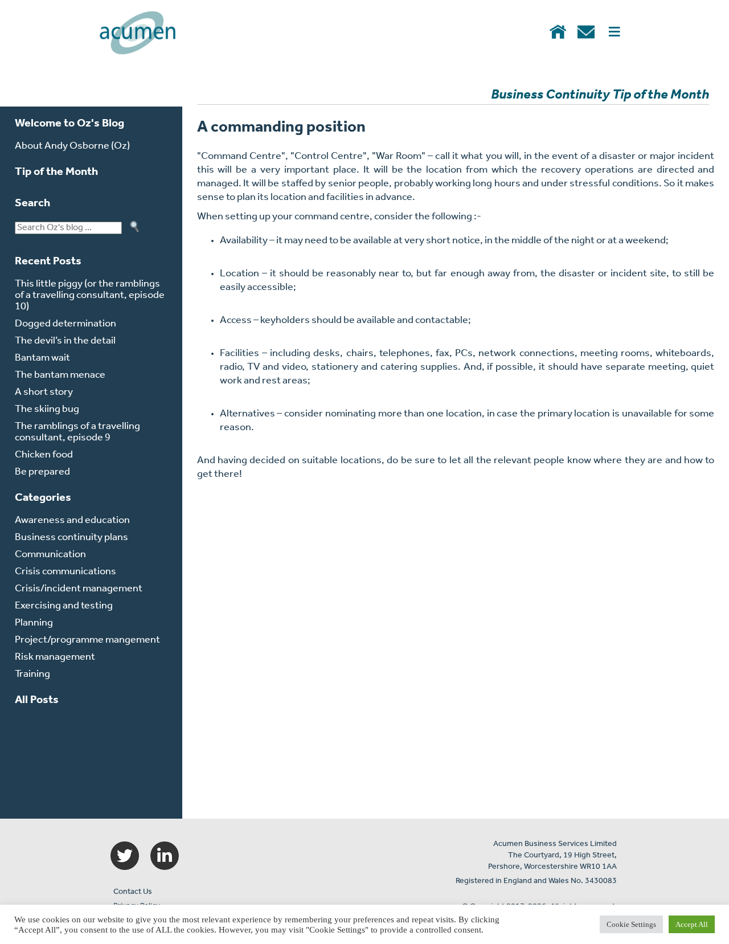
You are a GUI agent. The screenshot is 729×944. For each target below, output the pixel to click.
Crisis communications (65, 572)
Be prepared (42, 472)
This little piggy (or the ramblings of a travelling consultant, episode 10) (90, 295)
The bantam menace (60, 375)
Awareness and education (72, 521)
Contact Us (132, 892)
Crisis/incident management (78, 589)
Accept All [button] (691, 924)
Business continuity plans (71, 538)
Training (32, 674)
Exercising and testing (64, 606)
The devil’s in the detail (65, 341)
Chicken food (44, 455)
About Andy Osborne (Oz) (72, 146)
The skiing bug (47, 409)
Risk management (55, 657)
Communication (50, 555)
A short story (44, 392)
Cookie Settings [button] (631, 924)
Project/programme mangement (87, 640)
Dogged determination (65, 324)
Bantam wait (42, 358)
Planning (34, 623)
